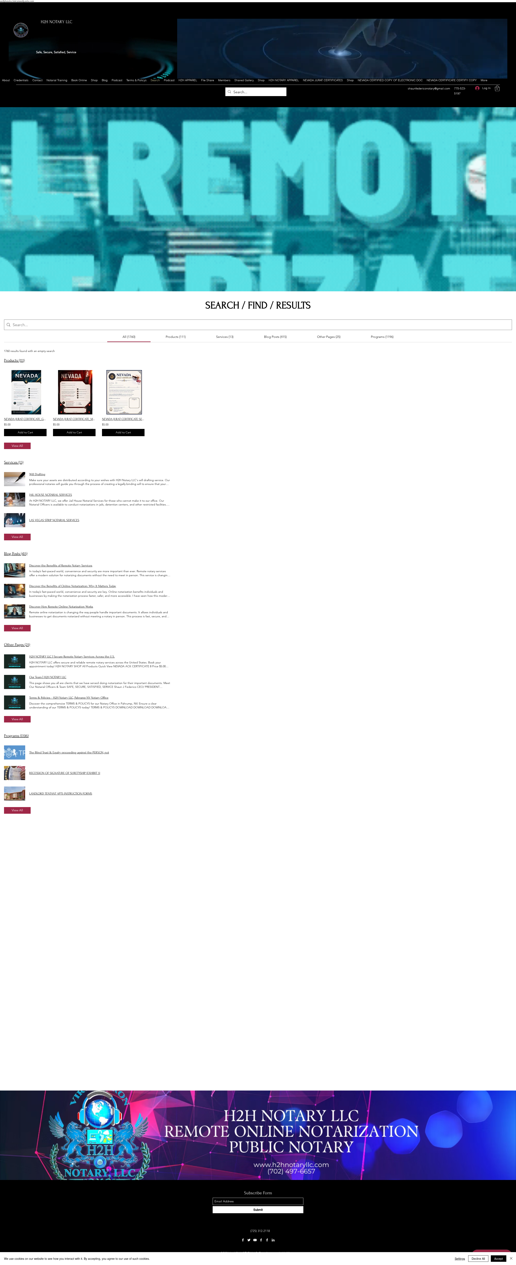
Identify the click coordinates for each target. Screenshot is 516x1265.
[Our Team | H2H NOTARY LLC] (14, 682)
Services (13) (13, 462)
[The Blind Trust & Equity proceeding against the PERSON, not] (14, 752)
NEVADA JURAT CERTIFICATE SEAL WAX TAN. (123, 419)
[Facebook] (243, 1240)
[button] (497, 88)
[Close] (511, 1258)
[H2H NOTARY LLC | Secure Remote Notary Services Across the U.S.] (14, 661)
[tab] (128, 337)
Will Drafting (37, 474)
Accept (498, 1259)
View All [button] (17, 446)
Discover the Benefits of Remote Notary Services (60, 565)
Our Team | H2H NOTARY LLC (47, 677)
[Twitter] (249, 1240)
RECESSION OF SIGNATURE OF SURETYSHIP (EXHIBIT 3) (64, 773)
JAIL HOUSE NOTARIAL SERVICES (50, 495)
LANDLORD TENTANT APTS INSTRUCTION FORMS (60, 793)
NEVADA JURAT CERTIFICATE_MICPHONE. (74, 419)
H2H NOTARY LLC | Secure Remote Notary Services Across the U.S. (72, 656)
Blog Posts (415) (15, 553)
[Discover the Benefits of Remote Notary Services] (14, 570)
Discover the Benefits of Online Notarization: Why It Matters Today (72, 586)
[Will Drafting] (14, 479)
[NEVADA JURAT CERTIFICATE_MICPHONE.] (74, 392)
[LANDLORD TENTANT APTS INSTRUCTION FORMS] (14, 794)
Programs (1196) (16, 736)
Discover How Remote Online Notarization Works (61, 606)
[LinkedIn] (273, 1240)
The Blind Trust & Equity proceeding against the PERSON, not (69, 752)
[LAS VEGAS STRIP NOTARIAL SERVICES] (14, 520)
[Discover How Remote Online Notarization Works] (14, 611)
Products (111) (14, 360)
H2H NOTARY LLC (56, 21)
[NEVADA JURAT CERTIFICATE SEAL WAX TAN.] (123, 392)
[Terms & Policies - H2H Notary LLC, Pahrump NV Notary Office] (14, 702)
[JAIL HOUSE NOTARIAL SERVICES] (14, 500)
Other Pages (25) (17, 644)
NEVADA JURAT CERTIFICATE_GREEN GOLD (25, 419)
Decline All (478, 1259)
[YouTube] (255, 1240)
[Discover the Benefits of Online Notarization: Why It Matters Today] (14, 591)
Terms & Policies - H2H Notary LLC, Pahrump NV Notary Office (68, 697)
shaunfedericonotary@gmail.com (429, 88)
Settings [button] (460, 1259)
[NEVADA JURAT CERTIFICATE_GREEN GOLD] (25, 392)
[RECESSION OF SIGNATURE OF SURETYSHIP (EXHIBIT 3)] (14, 773)
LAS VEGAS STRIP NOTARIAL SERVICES (54, 520)
